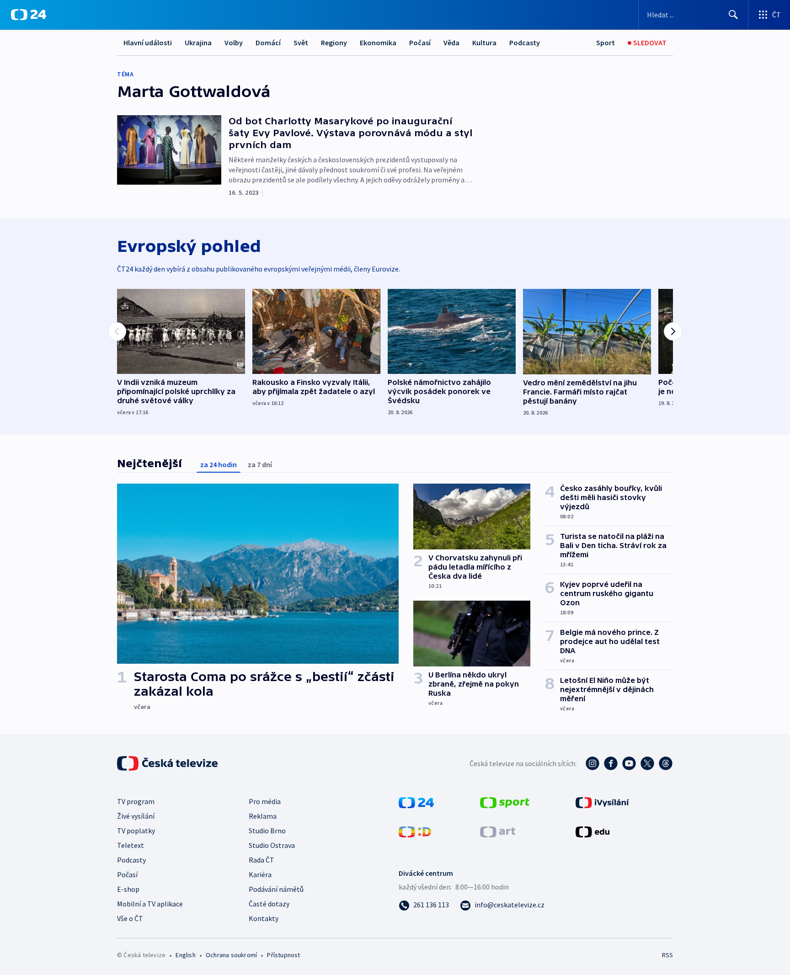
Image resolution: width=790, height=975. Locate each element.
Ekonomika (378, 42)
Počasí (420, 42)
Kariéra (260, 874)
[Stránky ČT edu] (592, 831)
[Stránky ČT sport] (504, 801)
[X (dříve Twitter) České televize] (647, 763)
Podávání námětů (276, 889)
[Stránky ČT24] (416, 801)
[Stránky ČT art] (497, 831)
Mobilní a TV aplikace (150, 903)
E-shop (128, 889)
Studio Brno (267, 830)
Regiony (334, 42)
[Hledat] (733, 14)
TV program (136, 801)
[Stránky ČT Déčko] (415, 831)
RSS (667, 955)
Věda (451, 42)
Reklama (263, 815)
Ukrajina (198, 42)
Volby (233, 42)
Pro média (265, 801)
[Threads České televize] (665, 763)
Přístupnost (283, 955)
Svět (301, 42)
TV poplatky (136, 830)
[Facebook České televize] (610, 763)
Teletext (130, 845)
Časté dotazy (269, 903)
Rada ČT (261, 859)
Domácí (268, 42)
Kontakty (263, 918)
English (185, 955)
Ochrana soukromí (231, 955)
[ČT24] (28, 14)
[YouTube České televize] (629, 763)
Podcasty (524, 42)
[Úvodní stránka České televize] (168, 763)
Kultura (484, 42)
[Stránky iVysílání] (602, 801)
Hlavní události (147, 42)
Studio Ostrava (272, 845)
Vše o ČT (130, 918)
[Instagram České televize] (592, 763)
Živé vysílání (136, 815)
